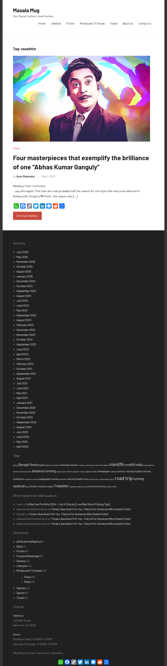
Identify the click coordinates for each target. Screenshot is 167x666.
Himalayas (103, 471)
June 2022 (22, 349)
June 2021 (22, 388)
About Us (127, 23)
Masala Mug (26, 10)
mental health (75, 478)
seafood (18, 486)
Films (16, 148)
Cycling (151, 465)
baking (15, 465)
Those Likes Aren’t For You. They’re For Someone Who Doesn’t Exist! (91, 509)
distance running (44, 471)
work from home (96, 486)
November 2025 (25, 261)
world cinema (111, 487)
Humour (21, 561)
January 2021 (24, 402)
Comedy (56, 465)
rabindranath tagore (106, 479)
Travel (113, 23)
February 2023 (25, 324)
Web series (82, 487)
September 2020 (26, 422)
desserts (16, 471)
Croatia (145, 465)
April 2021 (22, 397)
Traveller (61, 485)
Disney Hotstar (25, 471)
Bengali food (27, 465)
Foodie (82, 471)
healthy (95, 471)
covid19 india (133, 465)
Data (19, 546)
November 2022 (25, 334)
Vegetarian (73, 487)
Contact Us (144, 23)
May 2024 (22, 310)
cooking (81, 465)
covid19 (116, 464)
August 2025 (23, 271)
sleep (27, 487)
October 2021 (24, 368)
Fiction (70, 23)
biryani (41, 464)
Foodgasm (75, 471)
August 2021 (23, 378)
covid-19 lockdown (102, 465)
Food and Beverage (27, 556)
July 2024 (22, 300)
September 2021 (26, 373)
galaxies (88, 471)
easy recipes (61, 471)
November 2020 (25, 412)
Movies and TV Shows (92, 23)
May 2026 (22, 256)
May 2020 (22, 441)
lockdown (18, 478)
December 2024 (25, 281)
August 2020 (23, 427)
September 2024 (26, 290)
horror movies (126, 471)
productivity (94, 479)
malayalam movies (49, 478)
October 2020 (24, 417)
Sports (20, 592)
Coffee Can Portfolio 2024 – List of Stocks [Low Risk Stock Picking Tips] (68, 504)
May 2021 (21, 393)
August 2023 (23, 320)
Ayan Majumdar (25, 176)
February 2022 (25, 363)
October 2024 (24, 286)
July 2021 (22, 383)
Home (42, 23)
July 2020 (22, 432)
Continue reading (26, 215)
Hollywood (114, 471)
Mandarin (63, 479)
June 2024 (22, 305)
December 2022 (25, 329)
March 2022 (23, 358)
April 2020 (22, 446)
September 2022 (26, 344)
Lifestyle (56, 23)
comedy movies (69, 464)
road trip (124, 478)
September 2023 (26, 315)
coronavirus (89, 465)
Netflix (86, 479)
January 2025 (24, 276)
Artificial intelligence (28, 541)
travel (50, 486)
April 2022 (22, 354)
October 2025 (24, 266)
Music (27, 581)
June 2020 (22, 436)
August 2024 (23, 295)
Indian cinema (143, 471)
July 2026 (22, 252)
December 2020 (26, 407)
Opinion (20, 588)
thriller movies (38, 486)
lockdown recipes (31, 479)
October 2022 (24, 339)
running (138, 479)
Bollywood (49, 465)
